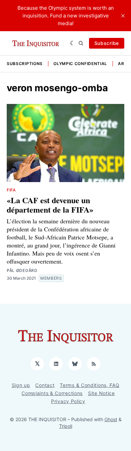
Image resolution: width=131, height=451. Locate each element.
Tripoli (65, 426)
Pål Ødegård (22, 270)
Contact (44, 385)
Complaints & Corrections (52, 393)
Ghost (110, 419)
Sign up (21, 385)
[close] (123, 15)
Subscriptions (25, 63)
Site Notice (101, 393)
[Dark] (73, 43)
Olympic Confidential (80, 63)
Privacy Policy (68, 401)
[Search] (81, 43)
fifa (11, 189)
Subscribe (106, 43)
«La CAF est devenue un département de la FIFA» (50, 204)
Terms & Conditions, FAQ (89, 385)
